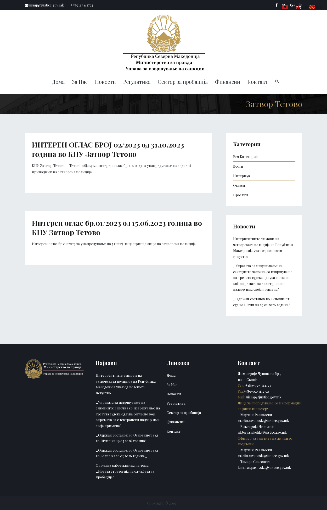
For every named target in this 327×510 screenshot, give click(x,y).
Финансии (227, 81)
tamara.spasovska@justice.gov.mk (264, 467)
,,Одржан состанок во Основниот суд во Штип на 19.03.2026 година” (261, 301)
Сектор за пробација (183, 81)
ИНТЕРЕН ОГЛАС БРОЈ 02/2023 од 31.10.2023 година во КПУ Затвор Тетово (108, 149)
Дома (58, 81)
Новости (105, 81)
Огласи (239, 185)
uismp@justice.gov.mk (263, 397)
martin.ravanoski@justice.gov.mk (263, 420)
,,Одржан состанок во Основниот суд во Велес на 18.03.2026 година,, (127, 453)
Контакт (257, 81)
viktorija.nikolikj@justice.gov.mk (262, 432)
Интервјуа (241, 175)
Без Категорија (245, 156)
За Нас (80, 81)
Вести (238, 166)
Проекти (240, 195)
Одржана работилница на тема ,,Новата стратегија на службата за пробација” (125, 471)
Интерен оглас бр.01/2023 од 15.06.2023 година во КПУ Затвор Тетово (117, 227)
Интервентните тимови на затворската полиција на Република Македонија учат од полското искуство (263, 247)
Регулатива (137, 81)
